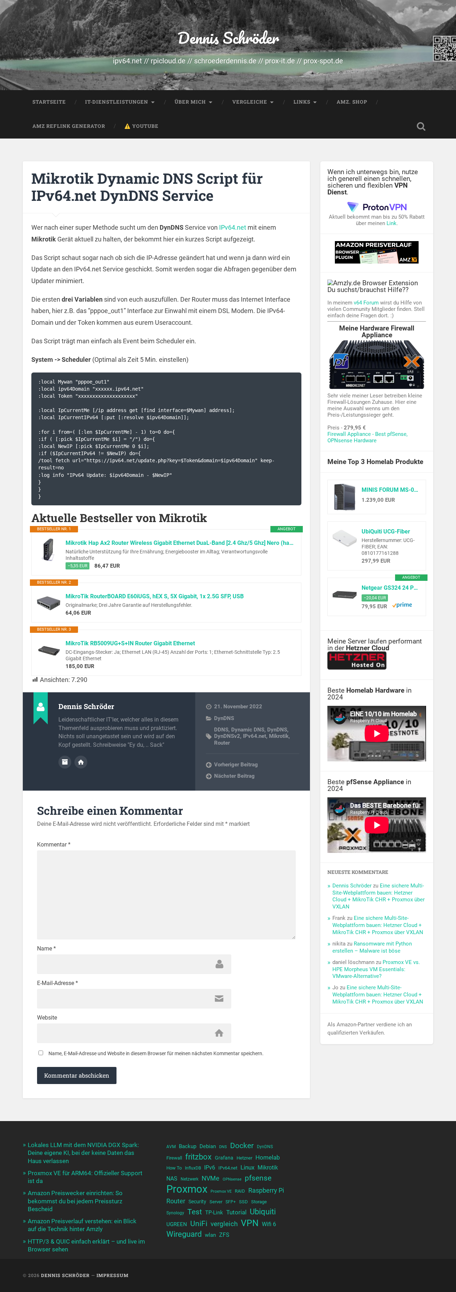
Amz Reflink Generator (68, 126)
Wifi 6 (269, 1224)
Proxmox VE (221, 1191)
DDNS (221, 729)
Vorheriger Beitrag (236, 764)
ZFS (224, 1235)
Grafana (224, 1158)
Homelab (267, 1157)
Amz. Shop (352, 102)
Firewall (174, 1158)
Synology (175, 1212)
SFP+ (231, 1201)
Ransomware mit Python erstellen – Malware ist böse (372, 947)
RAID (240, 1191)
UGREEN (176, 1224)
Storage (259, 1201)
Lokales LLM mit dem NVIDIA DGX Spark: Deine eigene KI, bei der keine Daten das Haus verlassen (83, 1152)
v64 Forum (366, 302)
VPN (250, 1223)
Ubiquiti (263, 1211)
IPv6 (209, 1168)
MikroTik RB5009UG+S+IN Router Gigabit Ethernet (130, 643)
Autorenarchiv (64, 762)
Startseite (49, 102)
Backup (187, 1146)
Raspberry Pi (266, 1190)
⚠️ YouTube (141, 126)
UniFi (198, 1223)
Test (194, 1211)
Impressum (113, 1275)
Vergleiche (249, 102)
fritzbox (198, 1156)
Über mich (190, 102)
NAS (171, 1178)
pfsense (258, 1177)
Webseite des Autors (80, 762)
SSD (243, 1201)
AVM (171, 1146)
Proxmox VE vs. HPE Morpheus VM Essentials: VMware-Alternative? (376, 969)
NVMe (210, 1178)
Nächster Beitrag (234, 776)
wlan (210, 1235)
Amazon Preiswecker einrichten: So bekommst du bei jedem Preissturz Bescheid (75, 1200)
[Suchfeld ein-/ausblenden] (421, 126)
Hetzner (244, 1158)
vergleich (224, 1224)
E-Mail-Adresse (57, 983)
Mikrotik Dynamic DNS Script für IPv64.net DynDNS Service (147, 187)
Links (302, 102)
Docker (242, 1145)
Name (46, 949)
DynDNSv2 (227, 736)
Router (222, 743)
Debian (208, 1146)
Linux (247, 1167)
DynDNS (224, 718)
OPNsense (232, 1179)
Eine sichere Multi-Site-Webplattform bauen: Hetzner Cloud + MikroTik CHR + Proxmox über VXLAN (378, 896)
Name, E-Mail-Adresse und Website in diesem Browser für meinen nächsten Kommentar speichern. (156, 1053)
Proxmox (186, 1189)
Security (197, 1201)
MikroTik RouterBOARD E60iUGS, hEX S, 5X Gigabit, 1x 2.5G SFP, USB (155, 596)
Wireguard (184, 1234)
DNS (223, 1147)
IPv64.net (232, 227)
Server (215, 1201)
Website (47, 1018)
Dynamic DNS (247, 729)
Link (392, 223)
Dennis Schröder (228, 37)
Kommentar (54, 845)
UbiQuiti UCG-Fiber (386, 531)
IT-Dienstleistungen (116, 102)
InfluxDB (193, 1168)
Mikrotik (279, 736)
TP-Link (214, 1212)
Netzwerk (189, 1179)
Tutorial (236, 1212)
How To (174, 1168)
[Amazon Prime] (402, 606)
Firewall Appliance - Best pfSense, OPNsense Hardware (367, 437)
